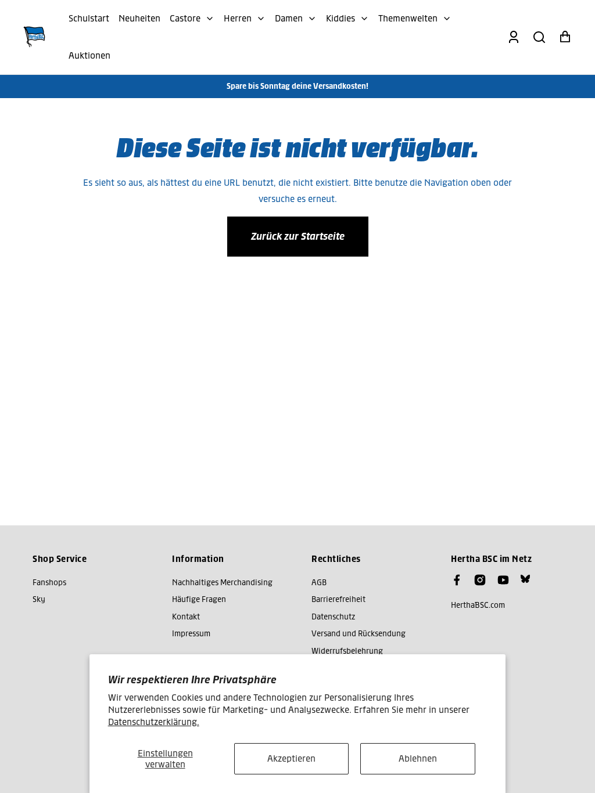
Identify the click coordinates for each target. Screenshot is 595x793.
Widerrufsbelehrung (347, 651)
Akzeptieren (291, 758)
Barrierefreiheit (338, 599)
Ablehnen (418, 758)
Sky (39, 599)
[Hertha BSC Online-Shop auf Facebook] (457, 580)
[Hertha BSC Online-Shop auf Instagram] (480, 580)
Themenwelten (408, 18)
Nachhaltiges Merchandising (222, 582)
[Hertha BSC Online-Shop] (34, 37)
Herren (238, 18)
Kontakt (186, 617)
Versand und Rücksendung (358, 634)
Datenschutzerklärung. (153, 721)
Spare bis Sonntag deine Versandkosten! (297, 86)
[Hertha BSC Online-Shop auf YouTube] (503, 580)
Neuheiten (139, 18)
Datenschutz (333, 617)
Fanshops (49, 582)
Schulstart (89, 18)
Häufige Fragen (199, 599)
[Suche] (539, 37)
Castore (185, 18)
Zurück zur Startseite (298, 236)
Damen (289, 18)
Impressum (191, 634)
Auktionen (89, 55)
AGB (319, 582)
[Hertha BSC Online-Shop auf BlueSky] (525, 578)
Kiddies (340, 18)
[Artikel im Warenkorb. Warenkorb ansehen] (565, 37)
